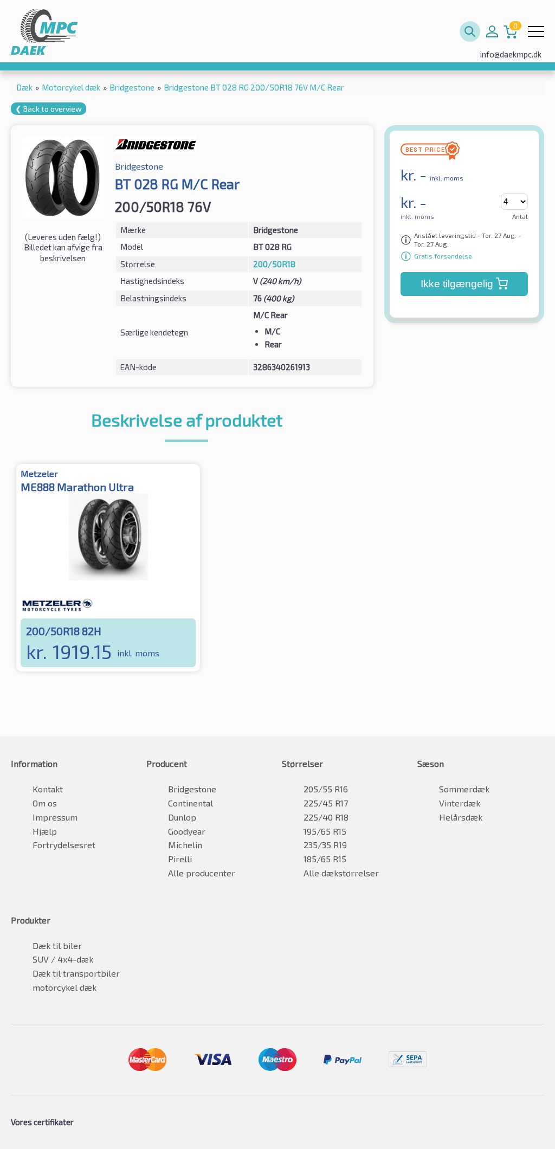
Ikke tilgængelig (457, 283)
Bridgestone (192, 789)
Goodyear (186, 831)
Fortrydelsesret (64, 845)
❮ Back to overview (48, 108)
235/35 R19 (325, 845)
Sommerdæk (464, 789)
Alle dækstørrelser (341, 873)
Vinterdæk (459, 803)
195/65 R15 (325, 831)
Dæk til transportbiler (76, 973)
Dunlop (182, 817)
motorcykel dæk (64, 987)
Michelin (185, 845)
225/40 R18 (326, 817)
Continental (190, 803)
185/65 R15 (325, 859)
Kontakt (48, 789)
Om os (45, 803)
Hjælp (45, 831)
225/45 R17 (326, 803)
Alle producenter (201, 873)
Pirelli (180, 859)
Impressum (55, 817)
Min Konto (492, 31)
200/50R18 (274, 264)
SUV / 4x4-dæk (63, 959)
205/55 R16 (326, 789)
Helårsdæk (460, 817)
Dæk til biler (57, 945)
